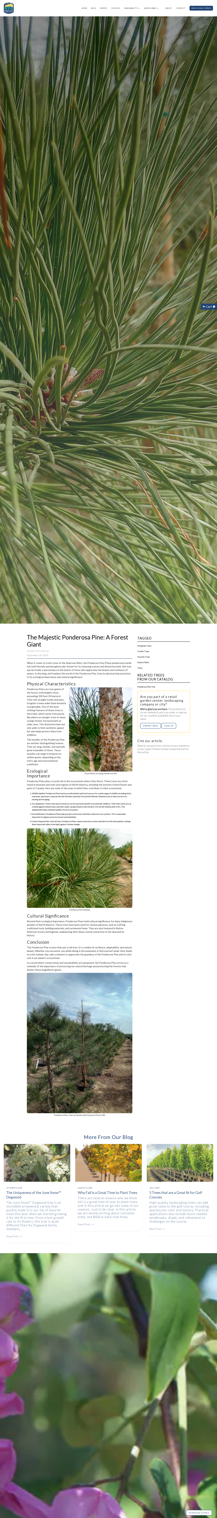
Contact (180, 8)
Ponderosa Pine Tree (146, 686)
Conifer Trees (143, 651)
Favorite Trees (143, 657)
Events (103, 8)
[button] (132, 8)
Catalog (115, 8)
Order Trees (150, 725)
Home (84, 8)
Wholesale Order (201, 8)
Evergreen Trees (144, 645)
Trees (139, 668)
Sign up (169, 725)
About (168, 8)
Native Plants (143, 662)
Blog (93, 8)
